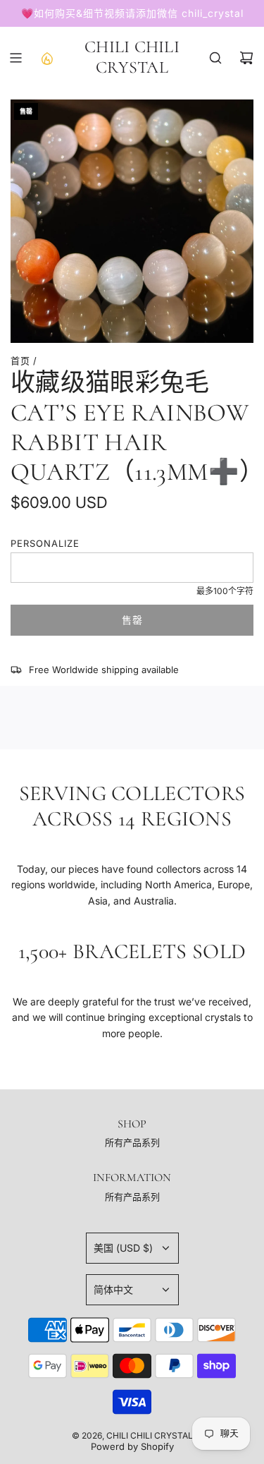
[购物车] (246, 57)
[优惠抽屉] (46, 57)
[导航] (15, 57)
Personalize (45, 543)
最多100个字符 (224, 591)
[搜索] (215, 57)
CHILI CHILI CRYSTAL (132, 57)
